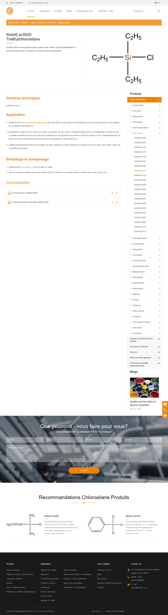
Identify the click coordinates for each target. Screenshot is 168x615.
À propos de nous (85, 11)
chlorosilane (26, 167)
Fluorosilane (137, 255)
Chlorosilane (51, 22)
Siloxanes (136, 305)
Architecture (45, 587)
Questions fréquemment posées (109, 583)
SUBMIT (84, 470)
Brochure (100, 587)
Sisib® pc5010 (140, 138)
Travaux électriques (48, 592)
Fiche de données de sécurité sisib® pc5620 (30, 202)
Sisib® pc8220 (140, 213)
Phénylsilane (137, 288)
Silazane (136, 294)
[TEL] (165, 409)
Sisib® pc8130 (140, 208)
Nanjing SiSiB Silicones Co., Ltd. (27, 611)
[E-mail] (165, 404)
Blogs (69, 11)
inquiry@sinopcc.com (40, 3)
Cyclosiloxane (138, 244)
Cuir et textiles (46, 596)
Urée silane (137, 328)
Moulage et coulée (48, 600)
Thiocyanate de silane (141, 322)
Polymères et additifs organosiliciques (20, 592)
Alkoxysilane (137, 116)
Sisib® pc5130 (140, 147)
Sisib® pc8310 (140, 217)
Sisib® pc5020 (140, 143)
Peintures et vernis (48, 583)
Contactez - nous (105, 11)
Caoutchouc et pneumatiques (75, 587)
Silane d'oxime (138, 283)
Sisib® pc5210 (140, 152)
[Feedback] (165, 415)
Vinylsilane (136, 333)
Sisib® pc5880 (140, 180)
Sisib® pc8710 (140, 227)
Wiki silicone (102, 579)
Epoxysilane (137, 249)
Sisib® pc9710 (140, 231)
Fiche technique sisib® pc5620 (24, 193)
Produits (31, 11)
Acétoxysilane (138, 105)
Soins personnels (70, 570)
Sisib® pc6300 (140, 203)
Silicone (133, 352)
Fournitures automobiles (50, 579)
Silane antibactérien (140, 128)
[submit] (159, 11)
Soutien (58, 11)
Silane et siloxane (37, 22)
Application (45, 11)
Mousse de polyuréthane (73, 583)
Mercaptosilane (138, 272)
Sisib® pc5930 (140, 185)
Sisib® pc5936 (140, 189)
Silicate (135, 300)
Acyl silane (136, 111)
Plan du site (96, 611)
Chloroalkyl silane (139, 238)
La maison (15, 22)
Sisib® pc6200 (140, 199)
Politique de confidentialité (114, 611)
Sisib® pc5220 (140, 157)
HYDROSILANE (139, 261)
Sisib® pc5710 (140, 175)
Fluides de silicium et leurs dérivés (19, 574)
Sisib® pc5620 (64, 22)
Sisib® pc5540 (140, 166)
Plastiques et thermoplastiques (75, 579)
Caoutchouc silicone (139, 347)
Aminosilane (137, 122)
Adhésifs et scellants (49, 570)
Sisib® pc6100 (140, 194)
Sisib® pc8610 (140, 222)
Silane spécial (138, 311)
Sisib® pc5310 (140, 161)
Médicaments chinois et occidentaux (78, 574)
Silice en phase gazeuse (140, 358)
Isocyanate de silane (140, 266)
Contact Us (136, 564)
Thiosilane (136, 316)
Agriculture (45, 574)
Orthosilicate (137, 277)
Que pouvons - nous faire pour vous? (84, 426)
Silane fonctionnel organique (33, 122)
